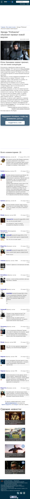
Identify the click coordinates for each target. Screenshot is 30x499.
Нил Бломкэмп (10, 104)
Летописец (4, 326)
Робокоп (8, 68)
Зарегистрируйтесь (6, 404)
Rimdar (2, 215)
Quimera (3, 157)
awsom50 (8, 235)
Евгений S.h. (10, 219)
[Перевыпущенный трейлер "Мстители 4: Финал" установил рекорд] (15, 451)
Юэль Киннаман (25, 68)
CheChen (3, 260)
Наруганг (3, 356)
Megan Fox (3, 246)
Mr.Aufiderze (4, 275)
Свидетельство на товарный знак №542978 (10, 490)
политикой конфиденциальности (8, 486)
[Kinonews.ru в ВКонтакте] (21, 493)
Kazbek (3, 171)
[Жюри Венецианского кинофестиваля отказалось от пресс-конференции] (15, 418)
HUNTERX (9, 293)
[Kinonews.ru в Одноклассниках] (24, 493)
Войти (28, 3)
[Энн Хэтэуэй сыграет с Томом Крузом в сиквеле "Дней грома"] (15, 435)
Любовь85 (3, 289)
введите (16, 404)
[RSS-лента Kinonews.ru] (18, 493)
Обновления (16, 480)
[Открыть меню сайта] (1, 2)
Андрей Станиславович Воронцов (20, 108)
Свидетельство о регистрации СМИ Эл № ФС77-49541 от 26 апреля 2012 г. (14, 489)
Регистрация (22, 3)
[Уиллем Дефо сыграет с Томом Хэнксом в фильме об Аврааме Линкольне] (15, 467)
